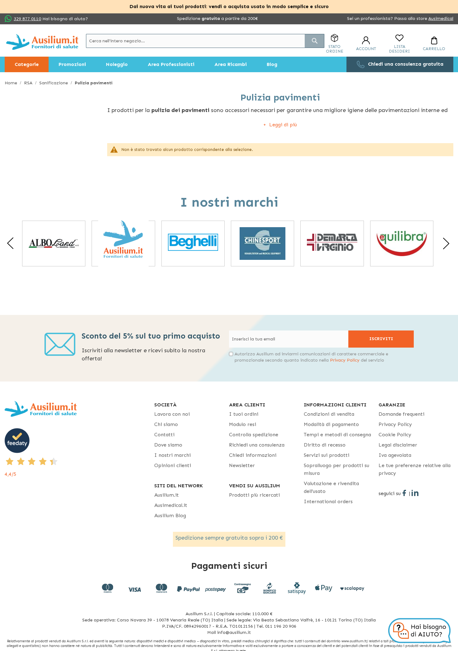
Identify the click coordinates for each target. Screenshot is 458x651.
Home (11, 83)
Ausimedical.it (170, 505)
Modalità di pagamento (331, 424)
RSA (29, 83)
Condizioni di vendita (329, 414)
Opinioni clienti (172, 465)
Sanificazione (54, 83)
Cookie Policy (395, 435)
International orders (328, 501)
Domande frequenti (401, 414)
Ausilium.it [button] (166, 495)
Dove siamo (168, 445)
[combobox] (205, 41)
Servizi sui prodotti (326, 455)
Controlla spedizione (253, 435)
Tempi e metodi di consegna (337, 435)
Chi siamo (166, 424)
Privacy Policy (345, 360)
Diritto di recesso (325, 445)
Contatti (164, 435)
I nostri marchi (172, 455)
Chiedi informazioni (252, 455)
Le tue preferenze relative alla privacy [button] (415, 469)
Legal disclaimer (398, 445)
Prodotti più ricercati (254, 495)
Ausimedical (440, 18)
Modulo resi (242, 424)
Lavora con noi (172, 414)
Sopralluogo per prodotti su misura (336, 469)
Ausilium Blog (170, 515)
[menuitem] (27, 64)
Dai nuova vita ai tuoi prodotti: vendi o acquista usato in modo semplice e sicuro (229, 6)
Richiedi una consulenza (256, 445)
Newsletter (242, 465)
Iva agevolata (395, 455)
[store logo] (42, 42)
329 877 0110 (27, 18)
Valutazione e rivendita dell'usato (331, 487)
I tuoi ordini (243, 414)
